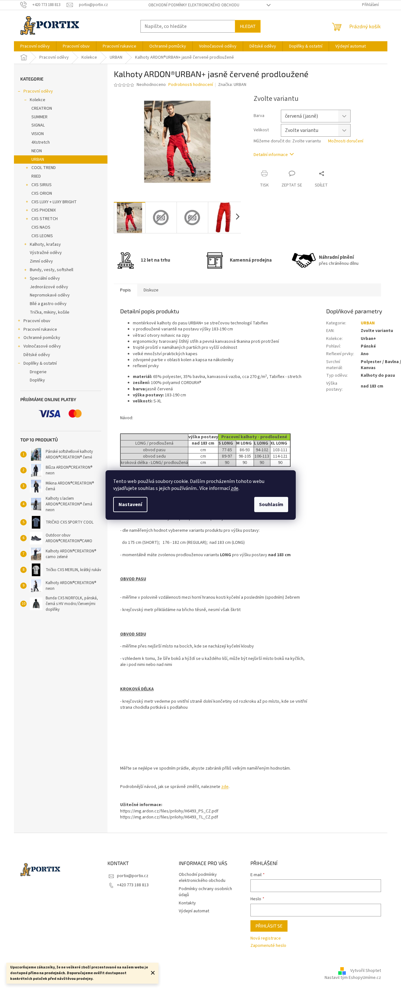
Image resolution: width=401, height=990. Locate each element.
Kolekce (37, 100)
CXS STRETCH (44, 219)
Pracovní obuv (36, 321)
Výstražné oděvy (46, 253)
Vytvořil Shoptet (365, 970)
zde (234, 488)
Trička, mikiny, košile (49, 312)
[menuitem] (35, 46)
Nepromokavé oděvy (50, 295)
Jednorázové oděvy (49, 287)
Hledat (247, 26)
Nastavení (130, 504)
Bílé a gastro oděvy (48, 304)
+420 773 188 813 (133, 885)
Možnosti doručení (345, 141)
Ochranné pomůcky (41, 338)
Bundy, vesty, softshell (51, 270)
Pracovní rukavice (40, 329)
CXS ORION (41, 193)
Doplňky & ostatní (40, 363)
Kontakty (187, 903)
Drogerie (38, 372)
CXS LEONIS (42, 236)
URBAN (37, 159)
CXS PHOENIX (43, 210)
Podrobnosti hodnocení (190, 85)
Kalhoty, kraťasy (45, 244)
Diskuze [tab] (151, 290)
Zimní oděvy (41, 261)
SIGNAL (38, 125)
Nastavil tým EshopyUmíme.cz (353, 977)
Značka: (232, 84)
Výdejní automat (194, 911)
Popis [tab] (125, 290)
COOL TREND (43, 168)
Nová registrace (265, 938)
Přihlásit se (268, 925)
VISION (37, 134)
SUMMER (39, 117)
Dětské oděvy (36, 355)
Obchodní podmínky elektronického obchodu (193, 5)
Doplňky (37, 380)
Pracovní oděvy (38, 91)
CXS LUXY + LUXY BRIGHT (54, 202)
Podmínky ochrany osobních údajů (205, 892)
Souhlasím (271, 504)
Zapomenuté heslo (268, 946)
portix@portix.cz (132, 876)
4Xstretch (40, 142)
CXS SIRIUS (41, 185)
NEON (36, 151)
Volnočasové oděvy (42, 346)
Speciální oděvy (45, 278)
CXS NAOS (40, 227)
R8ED (36, 176)
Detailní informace (271, 155)
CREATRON (41, 108)
